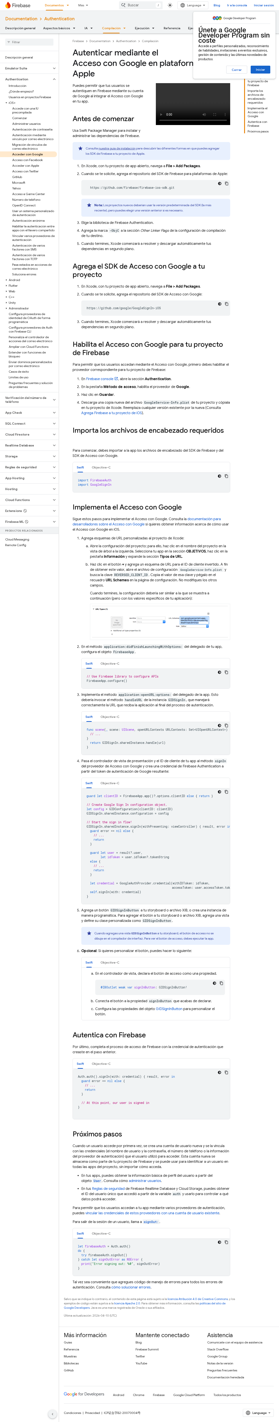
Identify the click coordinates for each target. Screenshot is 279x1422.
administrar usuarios (145, 1181)
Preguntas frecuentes (222, 1370)
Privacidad (92, 1413)
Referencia (172, 28)
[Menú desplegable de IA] (93, 28)
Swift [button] (80, 467)
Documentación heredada (225, 1377)
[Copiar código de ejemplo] (226, 183)
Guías (68, 1342)
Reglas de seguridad (108, 1189)
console (99, 379)
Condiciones (72, 1413)
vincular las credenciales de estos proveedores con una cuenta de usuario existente (152, 1213)
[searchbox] (29, 42)
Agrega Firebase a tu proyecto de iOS (111, 413)
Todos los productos (227, 1395)
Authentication (59, 19)
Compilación (111, 28)
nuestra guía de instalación (117, 148)
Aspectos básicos (56, 28)
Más (81, 5)
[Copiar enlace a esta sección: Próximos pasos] (126, 1134)
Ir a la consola (237, 5)
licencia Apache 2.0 (127, 1303)
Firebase (78, 41)
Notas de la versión (220, 1363)
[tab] (80, 467)
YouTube (141, 1363)
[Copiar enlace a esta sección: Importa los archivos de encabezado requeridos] (77, 439)
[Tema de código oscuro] (219, 183)
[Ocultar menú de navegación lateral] (52, 1414)
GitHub (69, 1370)
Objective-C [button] (101, 467)
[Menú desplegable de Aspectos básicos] (75, 28)
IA (86, 28)
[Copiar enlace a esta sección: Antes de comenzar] (138, 119)
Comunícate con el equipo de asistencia (234, 1342)
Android (118, 1395)
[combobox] (141, 5)
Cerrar (237, 70)
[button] (26, 68)
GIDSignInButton (169, 1009)
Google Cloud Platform (189, 1395)
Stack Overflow (218, 1349)
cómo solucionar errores (131, 1287)
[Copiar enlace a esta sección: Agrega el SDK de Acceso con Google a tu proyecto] (106, 275)
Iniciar (260, 70)
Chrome (138, 1395)
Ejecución (142, 28)
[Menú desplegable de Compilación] (126, 28)
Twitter (140, 1356)
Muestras (70, 1356)
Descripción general (20, 28)
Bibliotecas (71, 1363)
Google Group (217, 1356)
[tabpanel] (151, 482)
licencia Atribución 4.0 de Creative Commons (198, 1299)
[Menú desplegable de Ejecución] (154, 28)
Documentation (21, 19)
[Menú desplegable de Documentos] (69, 5)
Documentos (54, 5)
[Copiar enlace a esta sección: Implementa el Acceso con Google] (186, 507)
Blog (217, 5)
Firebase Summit (147, 1349)
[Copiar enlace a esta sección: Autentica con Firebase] (150, 1035)
